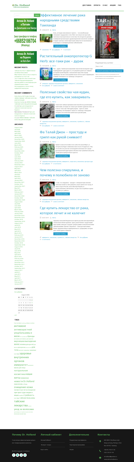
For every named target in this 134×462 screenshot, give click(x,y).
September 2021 (20, 186)
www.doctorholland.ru (111, 459)
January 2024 (18, 162)
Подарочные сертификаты (78, 440)
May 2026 (17, 131)
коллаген (30, 365)
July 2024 (17, 155)
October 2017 (19, 266)
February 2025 (19, 147)
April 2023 (18, 170)
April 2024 (18, 159)
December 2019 (19, 215)
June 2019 (18, 227)
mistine (32, 323)
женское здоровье (24, 350)
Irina (16, 106)
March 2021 (18, 190)
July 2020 (17, 204)
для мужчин (21, 347)
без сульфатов (23, 336)
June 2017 (18, 274)
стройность (28, 395)
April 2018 (18, 254)
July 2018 (17, 249)
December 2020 (19, 196)
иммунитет (21, 364)
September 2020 (20, 200)
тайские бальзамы (27, 398)
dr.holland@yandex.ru (110, 456)
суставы (16, 398)
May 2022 (17, 176)
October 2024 (19, 153)
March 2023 (18, 172)
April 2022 (18, 178)
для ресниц (28, 347)
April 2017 (18, 278)
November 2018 (19, 241)
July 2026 (17, 129)
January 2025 (18, 149)
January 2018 (18, 260)
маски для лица (19, 368)
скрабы (21, 395)
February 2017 (19, 282)
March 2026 (18, 135)
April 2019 (18, 231)
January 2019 (18, 237)
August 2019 (18, 223)
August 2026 (18, 127)
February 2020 (19, 211)
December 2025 (19, 139)
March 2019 (18, 233)
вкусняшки (19, 341)
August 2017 (18, 270)
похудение (31, 390)
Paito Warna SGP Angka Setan (24, 96)
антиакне (20, 325)
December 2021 (19, 182)
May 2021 (17, 188)
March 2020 (18, 209)
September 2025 (20, 141)
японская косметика (20, 414)
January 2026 (18, 137)
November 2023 (19, 164)
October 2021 (19, 184)
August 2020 (18, 202)
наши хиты (73, 161)
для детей (29, 344)
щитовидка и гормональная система (23, 412)
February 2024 (19, 160)
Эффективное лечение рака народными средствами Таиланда (62, 20)
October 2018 (19, 243)
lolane (28, 323)
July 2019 (17, 225)
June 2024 (18, 157)
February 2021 (19, 192)
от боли (24, 384)
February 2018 (19, 258)
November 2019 (19, 217)
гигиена (23, 344)
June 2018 (18, 250)
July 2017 (17, 272)
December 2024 (19, 151)
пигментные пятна (21, 390)
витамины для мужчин (26, 339)
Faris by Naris (18, 323)
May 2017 (17, 276)
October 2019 (19, 219)
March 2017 (18, 280)
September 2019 (20, 221)
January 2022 (18, 180)
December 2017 (19, 262)
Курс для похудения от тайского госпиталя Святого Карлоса (24, 108)
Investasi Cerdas (19, 102)
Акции (72, 449)
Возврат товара (46, 445)
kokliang (24, 323)
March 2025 (18, 145)
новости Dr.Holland (24, 381)
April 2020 (18, 207)
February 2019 (19, 235)
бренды (31, 336)
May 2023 (17, 168)
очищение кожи (23, 387)
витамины (17, 339)
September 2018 (20, 245)
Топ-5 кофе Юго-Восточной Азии (25, 78)
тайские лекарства (83, 199)
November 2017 (19, 264)
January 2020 (18, 213)
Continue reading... (60, 46)
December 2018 (19, 239)
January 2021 (18, 194)
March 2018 (18, 256)
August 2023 (18, 166)
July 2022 (17, 174)
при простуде (20, 392)
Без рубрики (18, 292)
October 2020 (19, 198)
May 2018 (17, 252)
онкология (18, 384)
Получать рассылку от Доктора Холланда (109, 71)
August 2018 (18, 247)
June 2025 (18, 143)
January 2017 (18, 284)
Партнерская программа (77, 445)
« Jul (15, 315)
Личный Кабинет (46, 440)
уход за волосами (24, 409)
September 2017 (20, 268)
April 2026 (18, 133)
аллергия (45, 83)
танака (29, 406)
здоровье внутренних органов (22, 357)
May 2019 (17, 229)
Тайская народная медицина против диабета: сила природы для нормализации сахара (25, 82)
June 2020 (18, 205)
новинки (24, 378)
